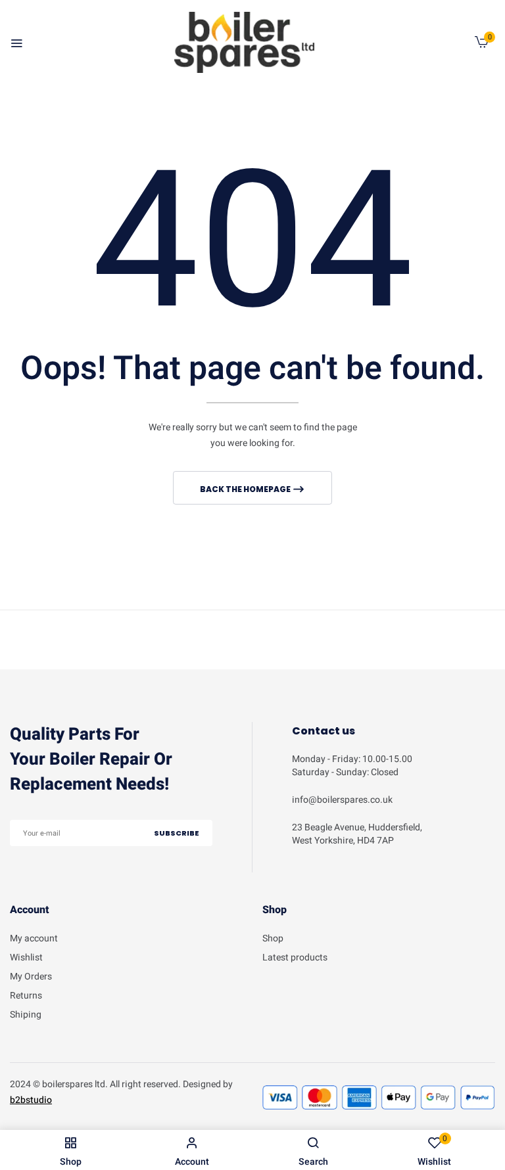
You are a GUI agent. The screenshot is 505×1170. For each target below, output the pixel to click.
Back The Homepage (246, 489)
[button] (482, 45)
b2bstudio (31, 1100)
